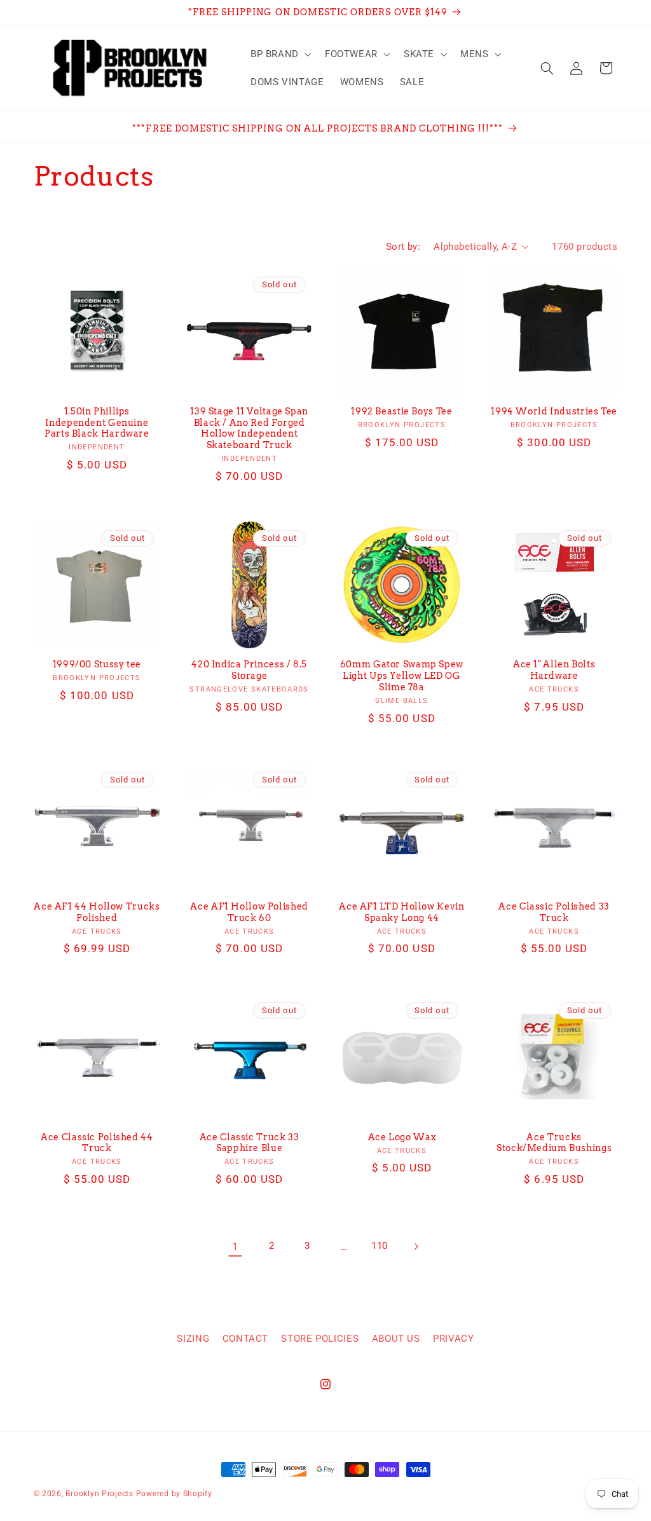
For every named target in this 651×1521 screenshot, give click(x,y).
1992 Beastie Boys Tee (401, 411)
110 (379, 1246)
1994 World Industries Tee (554, 411)
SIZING (193, 1338)
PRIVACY (453, 1338)
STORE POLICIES (320, 1338)
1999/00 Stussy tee (97, 664)
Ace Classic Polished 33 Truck (554, 912)
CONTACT (245, 1338)
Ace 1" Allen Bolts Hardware (554, 670)
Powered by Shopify (174, 1493)
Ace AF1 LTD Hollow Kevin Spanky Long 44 (401, 912)
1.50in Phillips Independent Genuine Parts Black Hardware (97, 422)
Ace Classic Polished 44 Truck (97, 1143)
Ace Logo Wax (402, 1137)
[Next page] (415, 1246)
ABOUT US (396, 1338)
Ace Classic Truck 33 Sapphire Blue (249, 1143)
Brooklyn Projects (99, 1493)
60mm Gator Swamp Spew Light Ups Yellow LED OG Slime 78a (401, 675)
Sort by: (403, 246)
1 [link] (235, 1246)
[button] (279, 54)
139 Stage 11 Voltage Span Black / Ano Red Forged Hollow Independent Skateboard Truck (249, 428)
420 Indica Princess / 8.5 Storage (249, 670)
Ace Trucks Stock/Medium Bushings (554, 1143)
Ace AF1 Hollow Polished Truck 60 (249, 912)
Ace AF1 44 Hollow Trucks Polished (97, 912)
